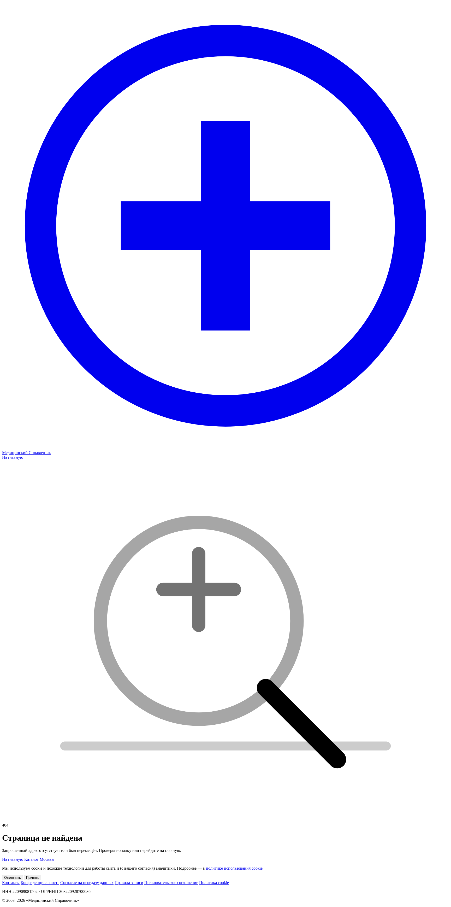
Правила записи (129, 882)
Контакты (11, 882)
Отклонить (12, 878)
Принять (32, 878)
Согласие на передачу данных (87, 882)
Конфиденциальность (40, 882)
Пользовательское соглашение (171, 882)
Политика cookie (214, 882)
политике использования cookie (234, 868)
